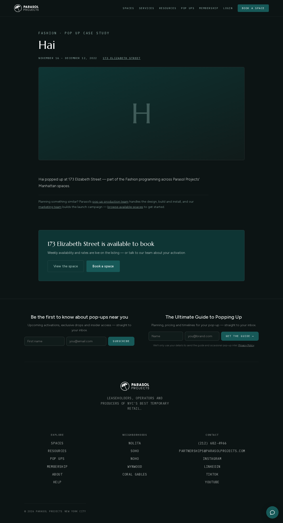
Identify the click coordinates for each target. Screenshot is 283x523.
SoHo (135, 451)
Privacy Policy (246, 345)
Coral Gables (134, 474)
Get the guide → (240, 336)
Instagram (212, 459)
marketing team (49, 207)
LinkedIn (212, 467)
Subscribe (121, 341)
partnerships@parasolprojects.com (212, 451)
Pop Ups (187, 8)
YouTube (212, 482)
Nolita (135, 443)
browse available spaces (125, 207)
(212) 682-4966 (212, 443)
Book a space (253, 8)
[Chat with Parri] (272, 512)
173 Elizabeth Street (122, 58)
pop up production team (110, 201)
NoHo (135, 459)
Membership (208, 8)
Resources (167, 8)
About (57, 474)
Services (146, 8)
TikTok (212, 474)
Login (228, 8)
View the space (66, 266)
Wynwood (135, 467)
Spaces (128, 8)
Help (57, 482)
